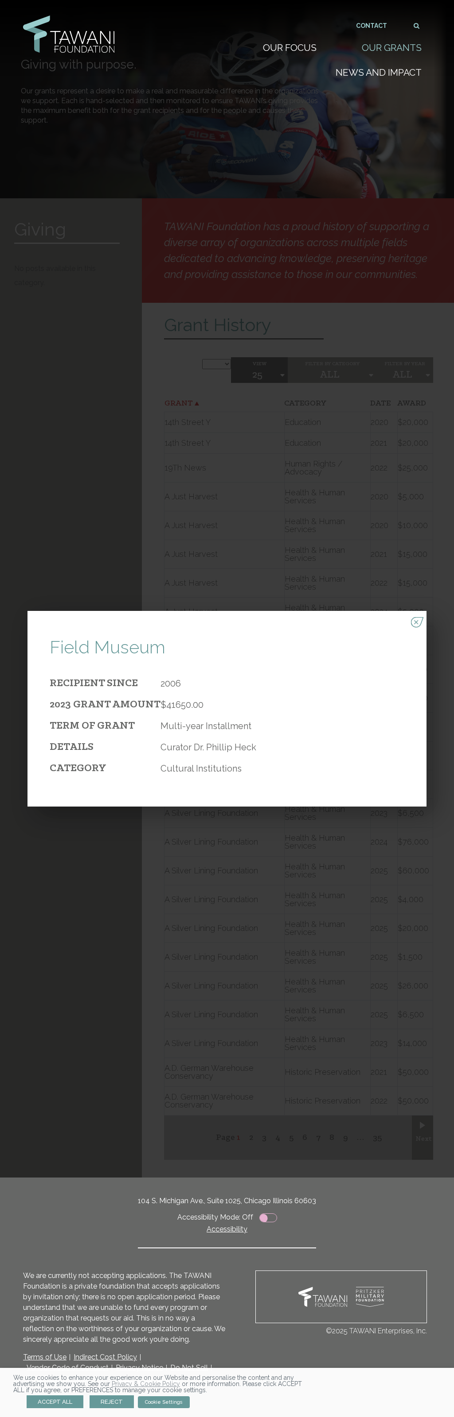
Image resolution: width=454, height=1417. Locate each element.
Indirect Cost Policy (105, 1357)
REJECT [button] (112, 1401)
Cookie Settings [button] (164, 1402)
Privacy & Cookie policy (146, 1384)
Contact (371, 25)
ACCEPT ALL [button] (55, 1401)
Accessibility (227, 1229)
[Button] (417, 25)
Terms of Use (45, 1357)
